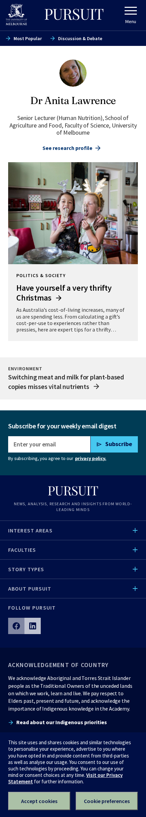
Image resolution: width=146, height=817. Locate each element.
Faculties (22, 549)
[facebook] (16, 626)
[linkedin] (32, 626)
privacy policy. (90, 458)
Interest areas (30, 530)
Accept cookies (39, 801)
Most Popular (28, 38)
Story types (26, 569)
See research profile (67, 147)
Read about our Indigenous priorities (61, 722)
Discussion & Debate (80, 38)
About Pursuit (30, 588)
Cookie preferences (107, 801)
